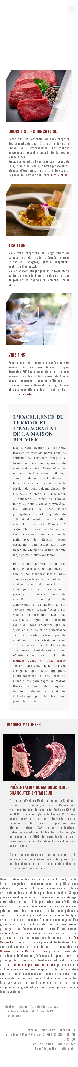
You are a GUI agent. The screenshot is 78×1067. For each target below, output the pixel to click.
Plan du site (13, 1016)
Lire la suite (59, 175)
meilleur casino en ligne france (39, 660)
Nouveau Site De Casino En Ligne (23, 951)
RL (51, 1011)
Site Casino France (17, 933)
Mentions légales (16, 1006)
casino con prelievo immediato (33, 964)
